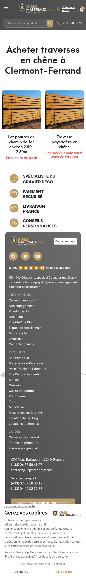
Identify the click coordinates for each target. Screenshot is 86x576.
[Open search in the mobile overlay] (29, 23)
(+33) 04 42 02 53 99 (26, 488)
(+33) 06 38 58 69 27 (26, 464)
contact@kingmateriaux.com (31, 470)
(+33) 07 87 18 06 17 (26, 483)
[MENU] (6, 8)
